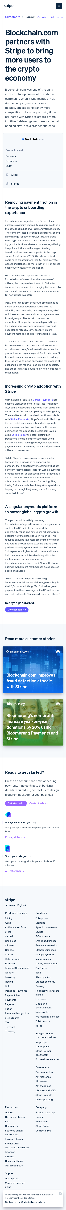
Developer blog (44, 1099)
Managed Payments (16, 990)
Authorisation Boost (16, 927)
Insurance (41, 999)
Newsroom (42, 1121)
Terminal (10, 1027)
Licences (10, 1151)
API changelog (43, 1085)
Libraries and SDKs (46, 1090)
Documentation (44, 1072)
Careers (40, 1117)
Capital (9, 936)
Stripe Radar (19, 434)
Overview (42, 17)
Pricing (8, 918)
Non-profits (42, 1012)
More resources (14, 1165)
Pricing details (13, 837)
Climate (9, 945)
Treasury (10, 1031)
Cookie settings (14, 1161)
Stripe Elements (19, 419)
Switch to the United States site (23, 1202)
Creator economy (45, 981)
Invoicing (10, 977)
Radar (8, 1008)
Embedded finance (46, 940)
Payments (10, 999)
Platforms (41, 968)
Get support (12, 1178)
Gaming (40, 986)
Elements (10, 963)
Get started (15, 803)
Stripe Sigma (12, 1017)
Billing (8, 931)
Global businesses (46, 949)
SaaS (38, 972)
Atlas (8, 922)
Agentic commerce (46, 927)
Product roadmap (45, 1112)
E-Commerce (43, 936)
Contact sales (16, 609)
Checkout (10, 940)
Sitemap (9, 1156)
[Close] (59, 1194)
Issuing (9, 981)
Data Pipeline (12, 959)
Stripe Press (42, 1126)
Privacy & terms (14, 1139)
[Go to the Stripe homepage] (8, 900)
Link (7, 986)
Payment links (13, 995)
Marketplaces (43, 959)
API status (41, 1081)
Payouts (9, 1004)
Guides (9, 1112)
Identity (9, 972)
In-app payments (45, 954)
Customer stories (15, 1117)
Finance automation (47, 945)
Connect (10, 949)
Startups (40, 922)
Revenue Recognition (17, 1013)
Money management (47, 963)
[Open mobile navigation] (59, 6)
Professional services (48, 1016)
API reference (13, 870)
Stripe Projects (44, 1095)
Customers (12, 17)
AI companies (43, 977)
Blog (7, 1121)
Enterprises (42, 918)
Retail (39, 1025)
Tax (7, 1022)
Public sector (43, 1021)
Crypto (9, 954)
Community (11, 1126)
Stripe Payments (43, 399)
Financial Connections (17, 968)
